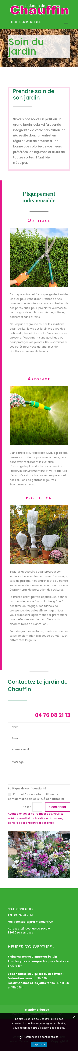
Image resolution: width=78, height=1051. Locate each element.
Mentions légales (37, 1010)
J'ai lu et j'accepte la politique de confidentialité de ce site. (36, 796)
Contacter (57, 807)
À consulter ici (54, 799)
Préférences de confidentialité (40, 1036)
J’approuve (39, 1044)
